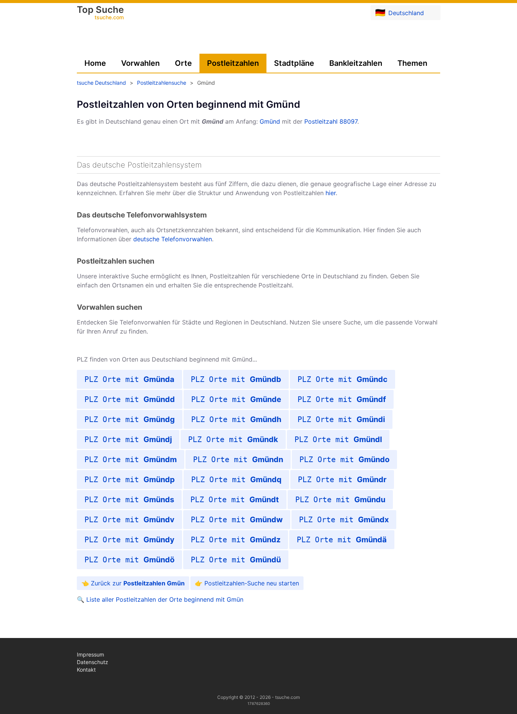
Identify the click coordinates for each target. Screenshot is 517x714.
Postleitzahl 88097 (330, 121)
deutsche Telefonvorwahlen (172, 239)
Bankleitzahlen (355, 63)
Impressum (90, 654)
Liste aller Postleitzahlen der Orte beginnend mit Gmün (164, 599)
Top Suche (100, 13)
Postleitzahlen (233, 63)
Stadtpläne (294, 63)
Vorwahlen (140, 63)
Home (95, 63)
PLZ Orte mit (129, 379)
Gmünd (270, 121)
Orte (183, 63)
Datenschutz (92, 662)
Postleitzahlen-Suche (234, 583)
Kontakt (86, 669)
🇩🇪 (399, 12)
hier (330, 193)
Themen (412, 63)
